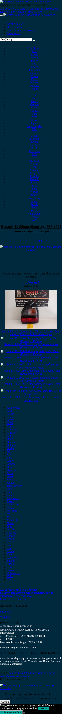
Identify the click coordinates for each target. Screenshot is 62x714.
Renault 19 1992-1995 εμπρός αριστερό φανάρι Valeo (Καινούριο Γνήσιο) (31, 372)
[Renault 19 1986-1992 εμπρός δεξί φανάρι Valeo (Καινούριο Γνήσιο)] (31, 341)
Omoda (34, 169)
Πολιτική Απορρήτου (11, 712)
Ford (34, 98)
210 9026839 (52, 8)
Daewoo (34, 82)
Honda (34, 107)
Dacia (34, 79)
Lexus (34, 141)
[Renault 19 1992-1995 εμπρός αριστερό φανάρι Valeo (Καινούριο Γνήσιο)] (31, 367)
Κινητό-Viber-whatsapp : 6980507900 (21, 11)
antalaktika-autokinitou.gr (23, 672)
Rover (34, 182)
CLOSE (5, 701)
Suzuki (34, 204)
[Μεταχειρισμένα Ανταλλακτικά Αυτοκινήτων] (31, 688)
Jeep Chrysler (34, 126)
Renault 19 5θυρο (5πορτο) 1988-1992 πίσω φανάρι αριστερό (31, 228)
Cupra (34, 76)
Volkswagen (34, 213)
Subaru (34, 201)
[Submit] (34, 40)
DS (34, 91)
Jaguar (34, 123)
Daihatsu (34, 85)
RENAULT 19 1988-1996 (34, 240)
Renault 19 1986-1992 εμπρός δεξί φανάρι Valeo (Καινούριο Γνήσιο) (31, 346)
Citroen (34, 73)
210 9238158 (37, 8)
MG (34, 154)
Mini (34, 157)
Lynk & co (34, 144)
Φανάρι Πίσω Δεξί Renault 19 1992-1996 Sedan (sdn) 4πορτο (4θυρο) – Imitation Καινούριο (30, 333)
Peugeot (34, 173)
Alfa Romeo (34, 48)
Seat (34, 188)
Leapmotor (34, 138)
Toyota (34, 210)
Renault (34, 179)
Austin (34, 54)
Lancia (34, 135)
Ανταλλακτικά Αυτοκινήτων (22, 30)
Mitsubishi (34, 160)
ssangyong (34, 198)
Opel (34, 166)
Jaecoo (34, 120)
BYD (34, 63)
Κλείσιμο (43, 708)
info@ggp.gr (7, 632)
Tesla (34, 207)
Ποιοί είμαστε (14, 27)
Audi (34, 51)
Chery (34, 66)
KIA (34, 129)
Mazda (34, 148)
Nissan (34, 163)
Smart (34, 194)
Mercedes (34, 151)
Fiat (34, 95)
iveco (34, 116)
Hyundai (34, 110)
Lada (34, 132)
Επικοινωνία (13, 33)
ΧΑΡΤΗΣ (5, 617)
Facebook (5, 611)
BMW (34, 60)
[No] (24, 712)
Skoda (34, 191)
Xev (34, 219)
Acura (34, 57)
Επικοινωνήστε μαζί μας (13, 599)
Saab (34, 185)
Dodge (34, 88)
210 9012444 (7, 8)
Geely (34, 101)
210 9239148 (22, 8)
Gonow (34, 104)
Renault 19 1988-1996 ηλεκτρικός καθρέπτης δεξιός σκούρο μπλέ (31, 399)
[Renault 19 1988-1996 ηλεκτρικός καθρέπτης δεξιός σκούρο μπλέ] (31, 393)
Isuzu (34, 113)
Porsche (34, 176)
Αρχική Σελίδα (15, 23)
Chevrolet (34, 70)
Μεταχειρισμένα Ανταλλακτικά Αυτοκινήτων (27, 674)
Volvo (34, 216)
